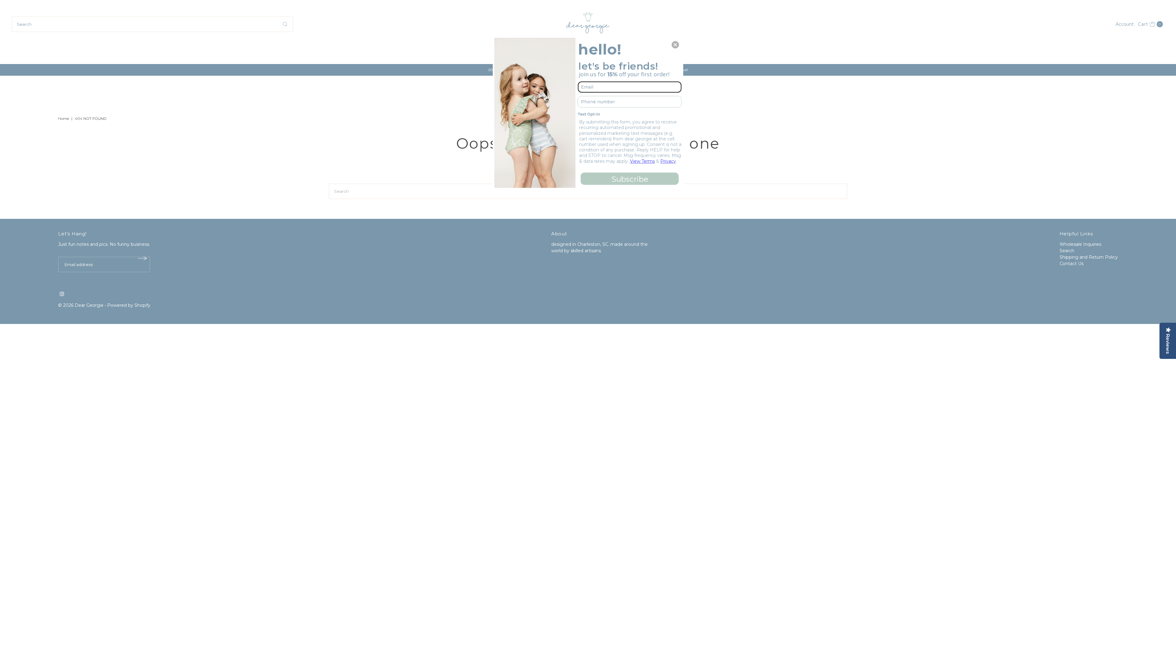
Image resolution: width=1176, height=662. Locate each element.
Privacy (668, 161)
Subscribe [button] (629, 179)
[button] (675, 44)
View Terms (642, 161)
